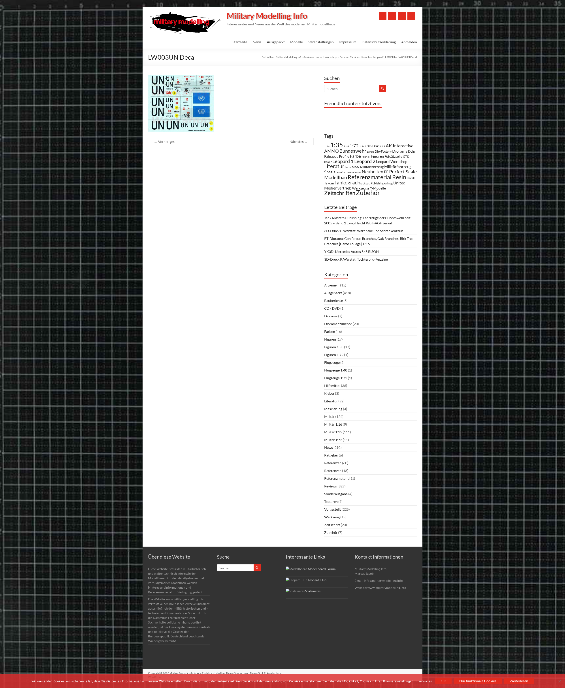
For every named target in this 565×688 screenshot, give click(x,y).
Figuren (377, 156)
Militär (329, 416)
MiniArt (341, 172)
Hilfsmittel (332, 385)
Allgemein (331, 285)
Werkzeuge (360, 188)
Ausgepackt (276, 42)
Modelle (296, 42)
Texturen (331, 501)
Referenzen (332, 463)
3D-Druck (374, 146)
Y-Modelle (378, 188)
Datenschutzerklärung (379, 42)
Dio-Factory (383, 151)
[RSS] (411, 16)
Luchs (348, 167)
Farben (329, 331)
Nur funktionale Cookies (477, 681)
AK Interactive (399, 145)
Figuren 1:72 (333, 355)
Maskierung (333, 409)
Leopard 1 (343, 161)
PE (386, 172)
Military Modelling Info (267, 16)
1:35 (336, 145)
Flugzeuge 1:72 (335, 378)
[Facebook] (382, 16)
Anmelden (409, 42)
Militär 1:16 (333, 424)
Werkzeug (332, 517)
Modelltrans (354, 172)
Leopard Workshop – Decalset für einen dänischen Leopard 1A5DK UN (355, 57)
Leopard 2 (364, 161)
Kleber (329, 393)
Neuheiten (372, 171)
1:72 (354, 145)
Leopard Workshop (391, 161)
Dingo (370, 151)
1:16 (327, 146)
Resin (399, 177)
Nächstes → (299, 141)
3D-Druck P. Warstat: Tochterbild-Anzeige (356, 259)
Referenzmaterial (370, 177)
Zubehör (368, 192)
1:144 (362, 146)
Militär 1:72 (333, 440)
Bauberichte (333, 300)
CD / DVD (332, 308)
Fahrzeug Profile (336, 156)
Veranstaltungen (321, 42)
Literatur (334, 166)
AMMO (331, 151)
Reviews (308, 57)
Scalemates (312, 591)
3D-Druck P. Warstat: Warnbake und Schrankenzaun (363, 231)
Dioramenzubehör (338, 324)
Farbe (355, 156)
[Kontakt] (402, 16)
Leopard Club (317, 580)
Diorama (399, 151)
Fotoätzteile (393, 156)
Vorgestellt (332, 509)
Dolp (411, 151)
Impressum (347, 42)
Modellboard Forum (322, 569)
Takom (329, 183)
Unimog (388, 183)
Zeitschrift (332, 525)
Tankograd (346, 182)
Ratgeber (331, 455)
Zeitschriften (339, 193)
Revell (410, 178)
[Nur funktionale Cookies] (559, 681)
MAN (355, 167)
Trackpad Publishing (371, 183)
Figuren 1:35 (333, 347)
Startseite (239, 42)
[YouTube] (392, 16)
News (257, 42)
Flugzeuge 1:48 (335, 370)
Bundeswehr (352, 151)
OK (443, 681)
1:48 (346, 146)
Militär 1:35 (333, 432)
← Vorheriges (164, 141)
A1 (383, 146)
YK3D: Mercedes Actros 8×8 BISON (351, 251)
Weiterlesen (519, 681)
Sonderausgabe (336, 494)
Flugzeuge (332, 362)
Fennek (366, 156)
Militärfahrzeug (372, 167)
